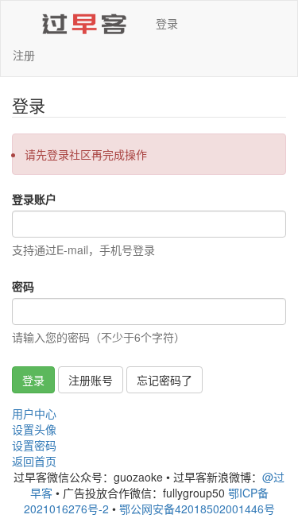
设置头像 (34, 429)
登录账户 (34, 199)
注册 (24, 55)
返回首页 (34, 461)
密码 (23, 286)
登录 (167, 23)
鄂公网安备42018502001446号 (197, 508)
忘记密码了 (164, 380)
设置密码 (34, 445)
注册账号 (90, 380)
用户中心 (34, 413)
